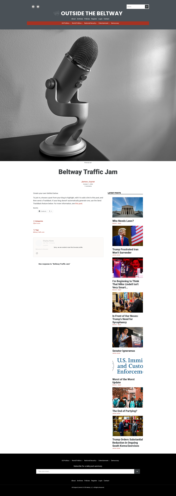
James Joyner (88, 181)
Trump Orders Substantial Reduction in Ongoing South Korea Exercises (127, 442)
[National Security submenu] (96, 23)
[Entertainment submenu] (109, 23)
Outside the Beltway (91, 13)
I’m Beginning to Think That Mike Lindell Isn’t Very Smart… (125, 284)
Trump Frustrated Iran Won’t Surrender (125, 251)
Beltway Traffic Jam (38, 232)
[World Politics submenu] (82, 23)
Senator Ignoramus (123, 350)
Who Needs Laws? (123, 220)
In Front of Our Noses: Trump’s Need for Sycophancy (125, 319)
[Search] (147, 7)
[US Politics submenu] (69, 23)
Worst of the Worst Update (123, 381)
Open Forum (36, 223)
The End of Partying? (124, 411)
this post (78, 203)
